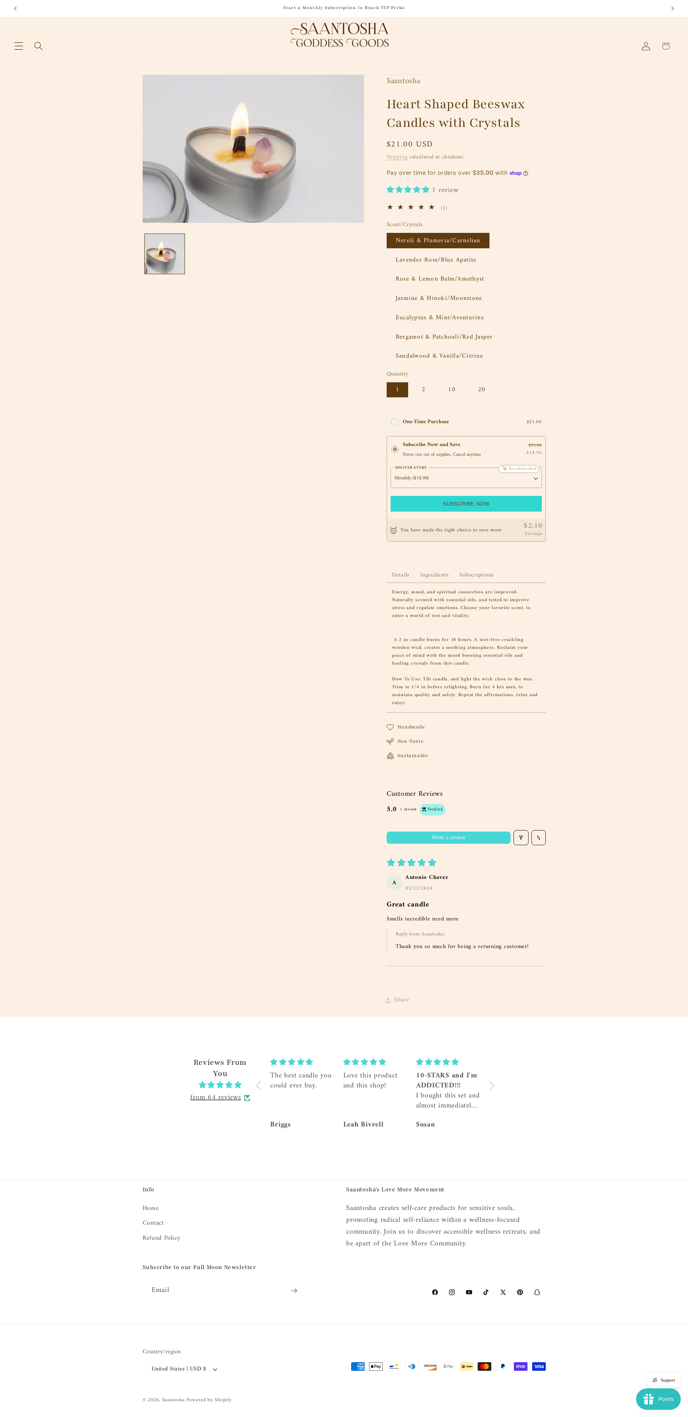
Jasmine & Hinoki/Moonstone (439, 298)
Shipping (397, 157)
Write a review (448, 838)
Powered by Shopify (209, 1400)
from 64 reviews (215, 1098)
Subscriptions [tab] (476, 575)
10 (451, 389)
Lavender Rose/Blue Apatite (436, 259)
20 (482, 389)
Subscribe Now (466, 504)
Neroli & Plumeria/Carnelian (438, 240)
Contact (153, 1223)
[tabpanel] (466, 648)
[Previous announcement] (15, 8)
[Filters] (521, 837)
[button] (19, 46)
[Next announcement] (672, 8)
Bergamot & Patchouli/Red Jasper (444, 337)
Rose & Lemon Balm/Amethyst (440, 278)
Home (151, 1208)
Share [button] (401, 999)
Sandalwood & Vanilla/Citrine (439, 356)
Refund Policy (162, 1238)
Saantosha (173, 1400)
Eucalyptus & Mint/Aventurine (440, 317)
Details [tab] (401, 575)
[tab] (434, 572)
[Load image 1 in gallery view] (165, 254)
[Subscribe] (294, 1290)
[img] (220, 1085)
